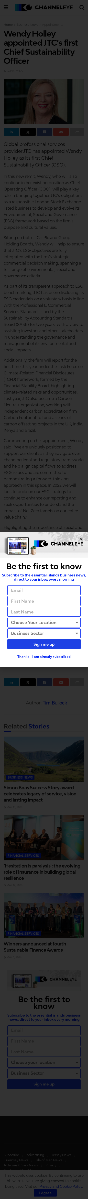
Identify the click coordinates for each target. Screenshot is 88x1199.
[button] (81, 539)
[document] (44, 599)
